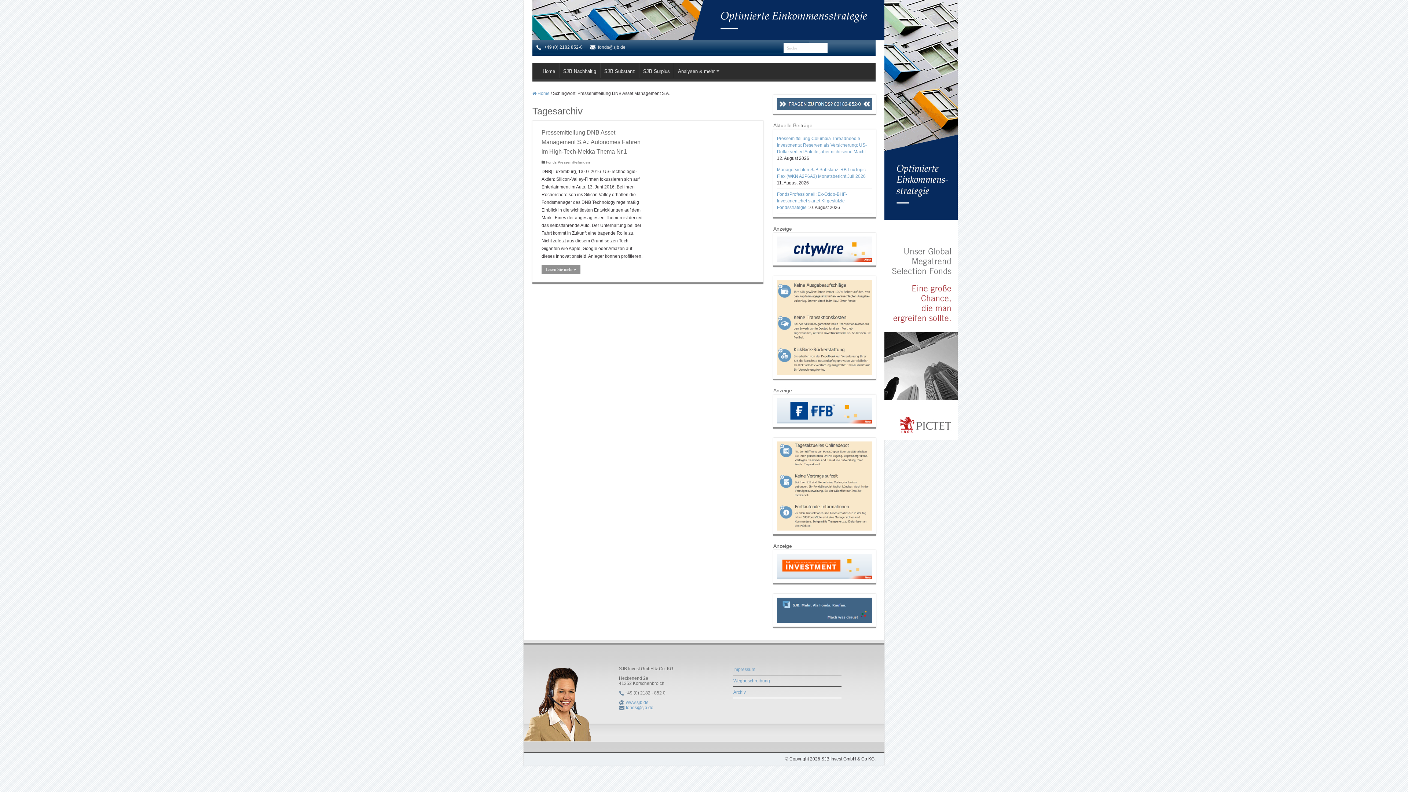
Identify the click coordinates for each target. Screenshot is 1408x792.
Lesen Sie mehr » (561, 269)
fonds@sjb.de (639, 707)
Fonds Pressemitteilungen (568, 162)
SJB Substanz (619, 71)
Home (549, 71)
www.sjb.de (637, 702)
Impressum (744, 669)
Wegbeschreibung (751, 680)
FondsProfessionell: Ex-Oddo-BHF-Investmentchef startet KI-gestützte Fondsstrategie (812, 201)
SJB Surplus (656, 71)
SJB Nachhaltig (579, 71)
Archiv (739, 692)
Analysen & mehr (696, 71)
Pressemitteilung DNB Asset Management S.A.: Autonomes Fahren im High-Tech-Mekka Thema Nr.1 (591, 142)
